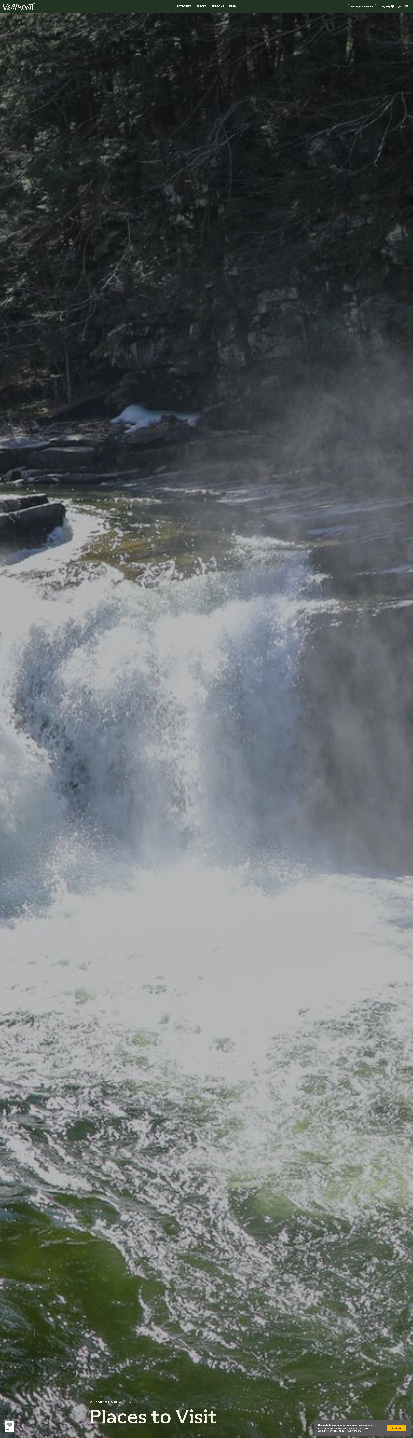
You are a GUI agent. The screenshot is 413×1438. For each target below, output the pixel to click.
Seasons (218, 6)
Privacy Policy (353, 1430)
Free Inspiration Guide (362, 6)
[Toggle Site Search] (399, 6)
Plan (232, 6)
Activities (184, 6)
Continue (396, 1427)
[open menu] (406, 6)
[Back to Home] (19, 6)
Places (201, 6)
